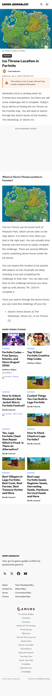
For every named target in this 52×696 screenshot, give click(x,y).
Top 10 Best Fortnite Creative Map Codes (38, 355)
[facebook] (18, 573)
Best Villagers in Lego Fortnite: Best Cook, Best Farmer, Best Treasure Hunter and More (12, 485)
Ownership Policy (22, 596)
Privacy (5, 596)
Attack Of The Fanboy (26, 625)
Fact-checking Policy (24, 585)
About (4, 585)
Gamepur (26, 622)
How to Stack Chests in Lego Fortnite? (36, 436)
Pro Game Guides (26, 614)
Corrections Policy (23, 592)
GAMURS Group (43, 679)
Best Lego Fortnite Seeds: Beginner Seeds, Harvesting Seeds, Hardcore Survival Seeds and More (37, 486)
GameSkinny (26, 648)
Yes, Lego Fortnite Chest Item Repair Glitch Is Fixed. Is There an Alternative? (13, 441)
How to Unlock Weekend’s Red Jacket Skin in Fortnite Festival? (13, 400)
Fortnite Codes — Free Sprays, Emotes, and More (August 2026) (13, 358)
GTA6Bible (26, 672)
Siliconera (26, 633)
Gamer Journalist (26, 645)
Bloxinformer (26, 668)
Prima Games (26, 629)
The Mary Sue (26, 656)
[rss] (5, 573)
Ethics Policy (20, 589)
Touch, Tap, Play (26, 660)
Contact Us (7, 589)
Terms (5, 592)
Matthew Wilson (9, 369)
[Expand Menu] (47, 4)
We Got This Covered (26, 637)
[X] (12, 573)
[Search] (41, 4)
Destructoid (26, 641)
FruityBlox (26, 664)
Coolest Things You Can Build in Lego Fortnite (37, 399)
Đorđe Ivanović (8, 410)
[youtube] (25, 573)
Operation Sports (26, 652)
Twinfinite (26, 618)
